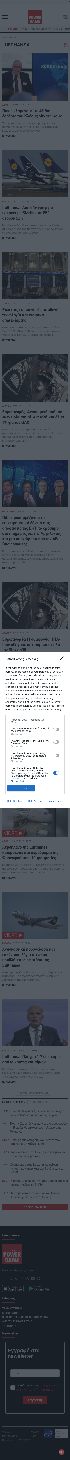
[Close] (63, 659)
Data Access (35, 801)
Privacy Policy (55, 801)
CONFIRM (21, 788)
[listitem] (35, 720)
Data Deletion (14, 801)
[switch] (56, 729)
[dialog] (35, 730)
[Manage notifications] (61, 1452)
